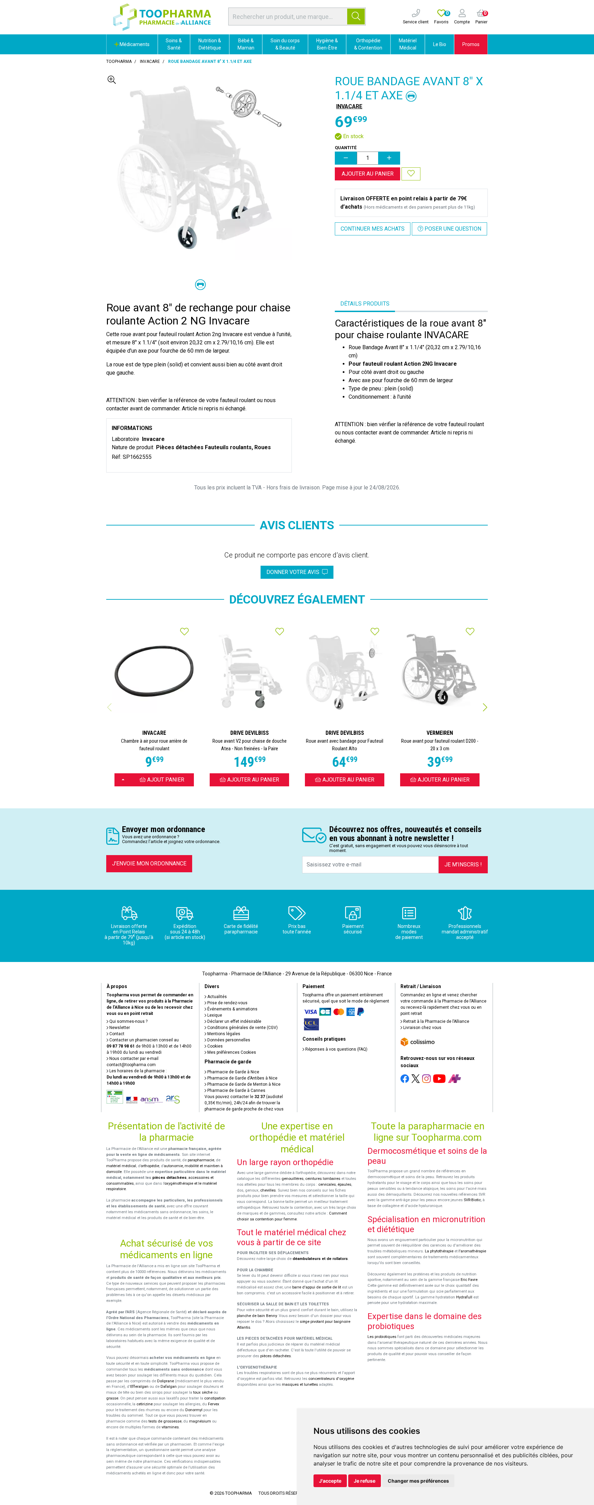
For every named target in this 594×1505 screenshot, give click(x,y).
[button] (485, 707)
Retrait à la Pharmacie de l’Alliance (435, 1021)
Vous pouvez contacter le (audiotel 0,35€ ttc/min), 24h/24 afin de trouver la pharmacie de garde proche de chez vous (244, 1102)
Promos (471, 44)
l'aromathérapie (472, 1251)
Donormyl (193, 1410)
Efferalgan (139, 1386)
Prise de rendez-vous (227, 1002)
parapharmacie (201, 1160)
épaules (344, 1184)
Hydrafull (464, 1297)
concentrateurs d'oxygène (331, 1378)
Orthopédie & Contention (368, 44)
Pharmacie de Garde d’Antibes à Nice (241, 1078)
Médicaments (134, 44)
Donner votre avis (294, 572)
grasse (112, 1398)
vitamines (170, 1427)
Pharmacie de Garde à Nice (232, 1072)
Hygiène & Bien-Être (327, 44)
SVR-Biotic (472, 1200)
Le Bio (439, 44)
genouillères (293, 1178)
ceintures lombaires (322, 1178)
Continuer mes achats (373, 228)
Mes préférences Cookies (231, 1052)
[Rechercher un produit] (356, 16)
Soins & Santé (174, 44)
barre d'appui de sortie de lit (316, 1287)
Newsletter (119, 1027)
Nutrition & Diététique (209, 44)
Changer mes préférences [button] (418, 1481)
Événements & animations (231, 1009)
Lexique (214, 1015)
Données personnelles (228, 1040)
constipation (215, 1398)
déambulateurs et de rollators (320, 1259)
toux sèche (202, 1392)
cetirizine (144, 1404)
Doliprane (165, 1381)
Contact (116, 1033)
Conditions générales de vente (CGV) (242, 1027)
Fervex (213, 1404)
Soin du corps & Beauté (285, 44)
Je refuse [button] (364, 1481)
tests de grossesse (165, 1421)
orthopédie (150, 1166)
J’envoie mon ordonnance (149, 863)
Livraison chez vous (421, 1027)
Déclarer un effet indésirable (233, 1021)
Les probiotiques (381, 1337)
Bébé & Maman (246, 44)
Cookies (214, 1046)
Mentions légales (223, 1033)
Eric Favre (469, 1279)
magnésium (200, 1421)
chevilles (268, 1190)
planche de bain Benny (257, 1316)
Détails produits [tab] (364, 303)
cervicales (327, 1184)
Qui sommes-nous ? (127, 1021)
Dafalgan (169, 1386)
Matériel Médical (408, 44)
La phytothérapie (439, 1251)
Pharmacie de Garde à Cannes (235, 1090)
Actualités (216, 996)
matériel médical (121, 1166)
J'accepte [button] (330, 1481)
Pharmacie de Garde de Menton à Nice (243, 1084)
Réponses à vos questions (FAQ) (335, 1049)
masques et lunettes (300, 1384)
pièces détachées (169, 1177)
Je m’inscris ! (463, 864)
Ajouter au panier (368, 173)
